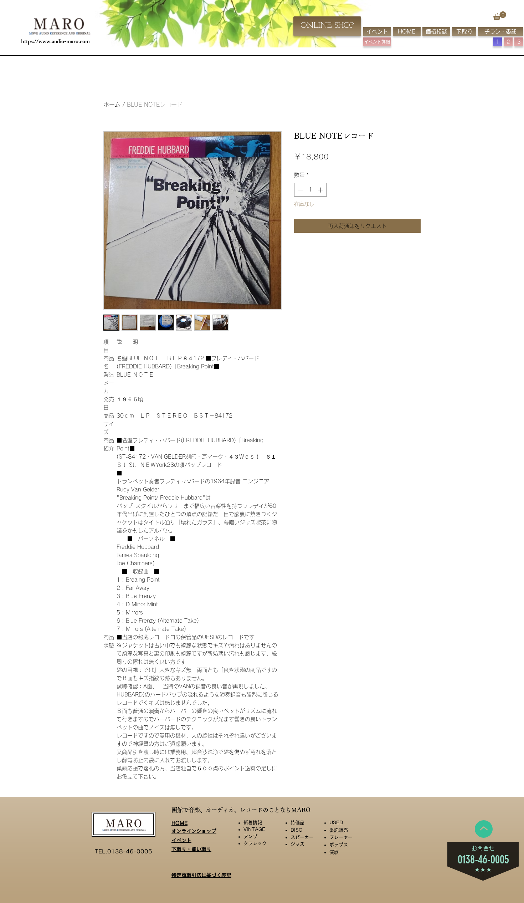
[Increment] (321, 190)
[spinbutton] (311, 190)
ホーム (111, 104)
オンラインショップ (193, 830)
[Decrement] (300, 190)
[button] (499, 15)
